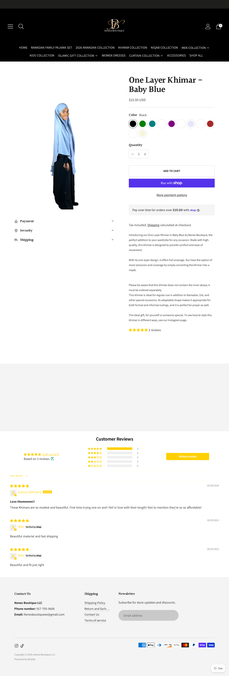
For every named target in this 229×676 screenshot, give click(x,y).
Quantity (135, 145)
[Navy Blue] (162, 123)
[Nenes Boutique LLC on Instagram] (16, 646)
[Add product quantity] (132, 154)
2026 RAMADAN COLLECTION (95, 47)
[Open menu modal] (10, 26)
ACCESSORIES (176, 55)
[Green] (142, 123)
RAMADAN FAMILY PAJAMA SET (51, 47)
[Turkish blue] (200, 123)
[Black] (133, 123)
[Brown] (210, 123)
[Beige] (142, 133)
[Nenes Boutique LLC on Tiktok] (22, 646)
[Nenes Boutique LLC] (114, 26)
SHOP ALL (196, 55)
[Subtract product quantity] (145, 154)
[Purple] (171, 123)
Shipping (153, 225)
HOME (23, 47)
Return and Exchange (98, 609)
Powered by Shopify (24, 659)
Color (133, 115)
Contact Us (91, 614)
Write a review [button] (187, 456)
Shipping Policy (94, 603)
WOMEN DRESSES (114, 55)
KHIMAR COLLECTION (132, 47)
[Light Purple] (181, 123)
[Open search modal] (21, 26)
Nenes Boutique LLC (44, 654)
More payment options (172, 195)
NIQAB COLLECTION (164, 47)
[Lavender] (191, 123)
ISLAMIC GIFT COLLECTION (76, 55)
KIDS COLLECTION (42, 55)
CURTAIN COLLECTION (144, 55)
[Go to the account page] (208, 26)
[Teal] (152, 123)
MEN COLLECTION (194, 48)
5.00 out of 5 (50, 454)
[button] (138, 330)
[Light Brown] (133, 133)
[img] (19, 486)
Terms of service (95, 620)
